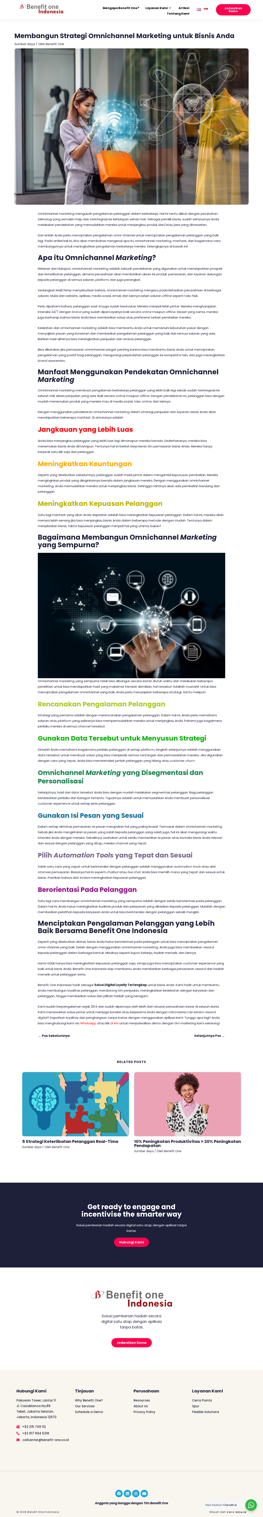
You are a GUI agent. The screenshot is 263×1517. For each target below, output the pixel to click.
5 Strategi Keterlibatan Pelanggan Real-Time (70, 1141)
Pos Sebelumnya (54, 1036)
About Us (141, 1406)
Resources (142, 1400)
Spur (195, 1406)
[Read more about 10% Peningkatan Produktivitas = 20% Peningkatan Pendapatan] (187, 1104)
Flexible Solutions (205, 1412)
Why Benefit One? (89, 1400)
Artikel (184, 8)
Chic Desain (237, 1512)
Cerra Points (202, 1400)
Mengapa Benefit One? (121, 8)
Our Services (85, 1406)
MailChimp (64, 290)
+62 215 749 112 (33, 1427)
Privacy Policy (144, 1412)
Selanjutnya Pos (209, 1036)
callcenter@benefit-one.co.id (45, 1440)
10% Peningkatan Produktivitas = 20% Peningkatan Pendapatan (187, 1143)
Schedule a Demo (89, 1412)
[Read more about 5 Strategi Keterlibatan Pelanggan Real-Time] (75, 1104)
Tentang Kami (178, 14)
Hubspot (64, 268)
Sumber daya (24, 44)
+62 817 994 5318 (35, 1433)
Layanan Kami (156, 8)
